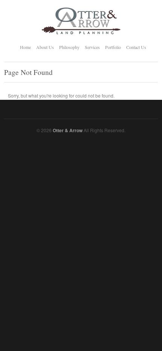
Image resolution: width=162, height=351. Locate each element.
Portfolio (113, 47)
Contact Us (136, 47)
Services (92, 47)
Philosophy (69, 47)
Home (25, 47)
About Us (45, 47)
